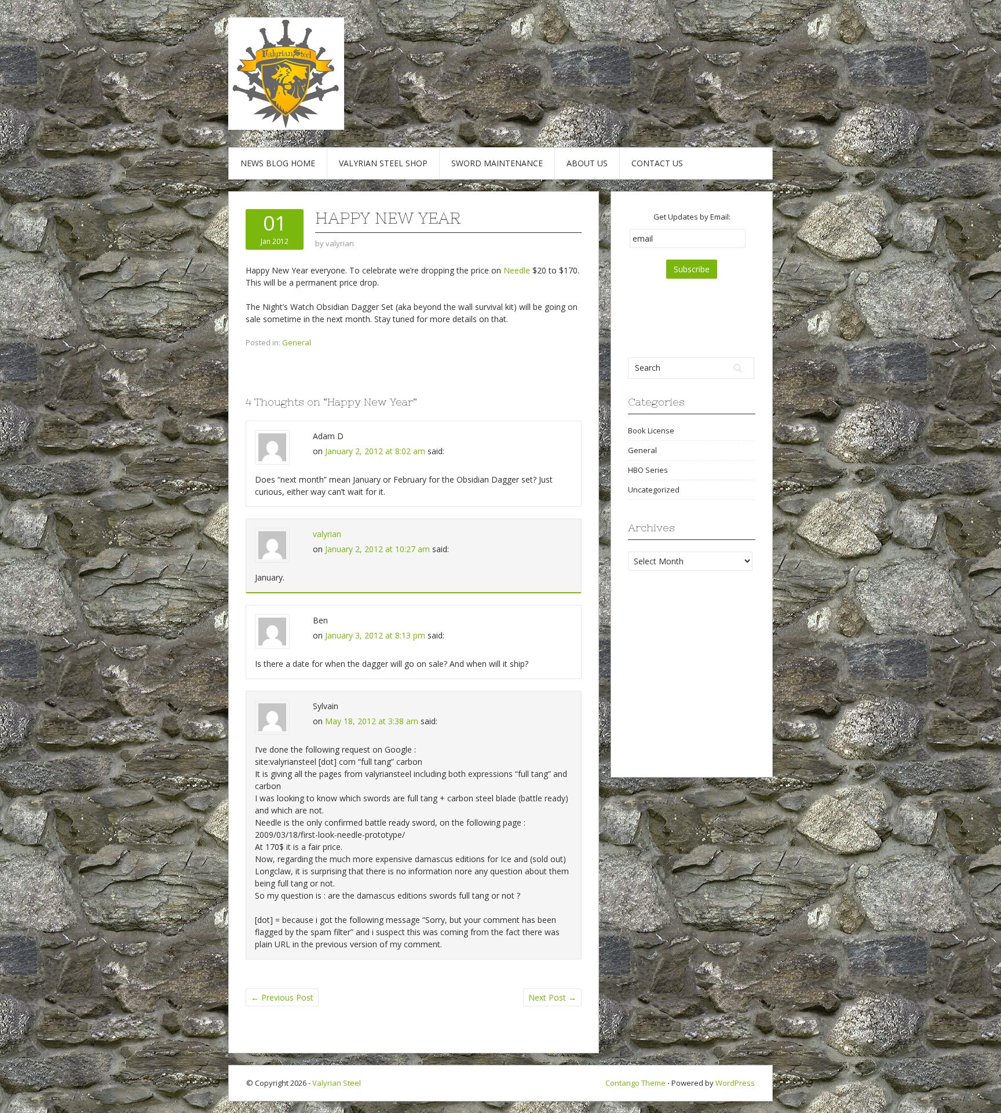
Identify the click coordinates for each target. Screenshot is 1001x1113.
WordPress (735, 1083)
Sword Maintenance (497, 163)
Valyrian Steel (336, 1083)
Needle (516, 270)
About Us (587, 163)
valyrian (327, 533)
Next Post (552, 997)
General (296, 342)
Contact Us (657, 163)
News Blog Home (277, 163)
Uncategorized (653, 489)
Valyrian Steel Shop (383, 163)
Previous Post (282, 997)
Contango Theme (635, 1083)
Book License (651, 430)
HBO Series (648, 470)
